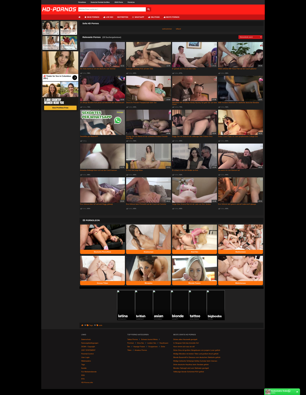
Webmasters (86, 361)
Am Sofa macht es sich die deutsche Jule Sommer (97, 69)
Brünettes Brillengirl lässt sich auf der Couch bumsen (98, 170)
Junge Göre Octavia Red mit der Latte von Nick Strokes (191, 204)
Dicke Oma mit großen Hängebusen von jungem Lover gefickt (196, 350)
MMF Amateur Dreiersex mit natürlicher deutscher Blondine (238, 102)
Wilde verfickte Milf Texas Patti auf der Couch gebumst (237, 69)
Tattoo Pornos (132, 339)
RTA (83, 379)
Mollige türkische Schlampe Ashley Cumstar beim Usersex (195, 361)
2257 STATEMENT (88, 350)
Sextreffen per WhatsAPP (89, 136)
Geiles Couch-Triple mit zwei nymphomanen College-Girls (238, 136)
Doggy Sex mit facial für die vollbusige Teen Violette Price (192, 136)
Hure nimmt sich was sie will (183, 347)
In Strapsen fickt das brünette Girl (186, 343)
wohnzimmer (167, 29)
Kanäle (84, 368)
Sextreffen (122, 17)
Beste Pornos (172, 17)
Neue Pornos (93, 17)
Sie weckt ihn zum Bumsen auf (229, 170)
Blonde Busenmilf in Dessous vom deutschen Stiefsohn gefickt (196, 357)
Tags (83, 364)
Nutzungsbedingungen (89, 343)
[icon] (79, 17)
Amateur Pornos (141, 350)
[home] (82, 325)
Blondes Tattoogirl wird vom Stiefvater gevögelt (191, 368)
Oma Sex (140, 343)
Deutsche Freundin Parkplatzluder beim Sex (141, 102)
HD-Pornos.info (87, 382)
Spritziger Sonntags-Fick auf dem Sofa (139, 69)
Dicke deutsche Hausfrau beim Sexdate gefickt (191, 364)
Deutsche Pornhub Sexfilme (100, 2)
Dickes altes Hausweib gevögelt (185, 339)
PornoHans (82, 2)
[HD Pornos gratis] (59, 13)
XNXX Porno (119, 2)
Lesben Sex (151, 343)
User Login (85, 357)
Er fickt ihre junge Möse (134, 170)
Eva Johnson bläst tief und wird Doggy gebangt (96, 204)
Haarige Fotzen (139, 347)
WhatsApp (139, 17)
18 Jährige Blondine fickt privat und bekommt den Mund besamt (102, 102)
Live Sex (109, 17)
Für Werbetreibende (89, 372)
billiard (178, 29)
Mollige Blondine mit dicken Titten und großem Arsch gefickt (195, 354)
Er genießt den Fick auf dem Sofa (184, 69)
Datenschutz (86, 339)
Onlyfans (155, 17)
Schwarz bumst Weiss (149, 339)
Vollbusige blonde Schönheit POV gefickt (188, 372)
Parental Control (87, 354)
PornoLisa (131, 2)
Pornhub (130, 343)
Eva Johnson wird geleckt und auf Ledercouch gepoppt (237, 204)
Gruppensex (153, 347)
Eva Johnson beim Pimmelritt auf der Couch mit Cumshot (146, 204)
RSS (83, 375)
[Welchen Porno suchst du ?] (148, 9)
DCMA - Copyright (88, 347)
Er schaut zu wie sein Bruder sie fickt (185, 170)
